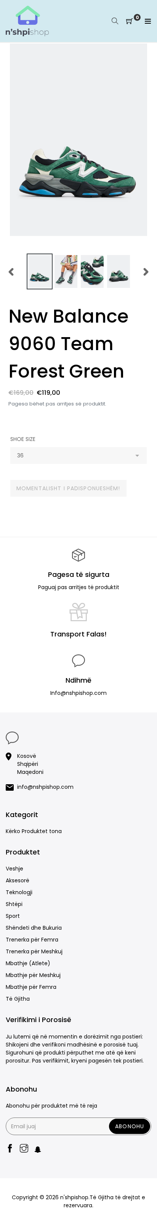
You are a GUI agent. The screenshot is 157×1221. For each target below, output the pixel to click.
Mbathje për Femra (31, 987)
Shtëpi (14, 904)
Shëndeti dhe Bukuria (34, 928)
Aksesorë (17, 880)
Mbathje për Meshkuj (33, 975)
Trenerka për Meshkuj (34, 951)
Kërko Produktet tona (34, 831)
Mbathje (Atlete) (28, 963)
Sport (13, 916)
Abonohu (129, 1126)
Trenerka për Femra (32, 939)
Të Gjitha (18, 999)
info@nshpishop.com (45, 787)
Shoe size (22, 439)
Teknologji (19, 892)
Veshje (14, 868)
